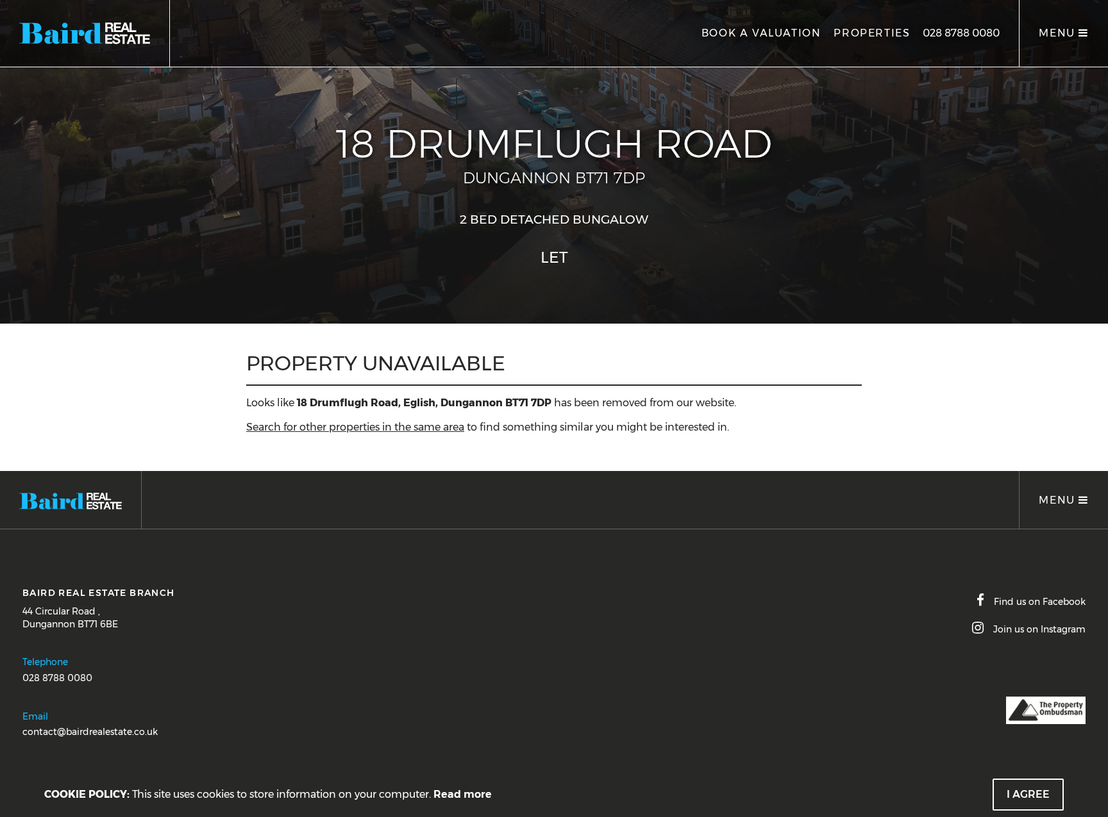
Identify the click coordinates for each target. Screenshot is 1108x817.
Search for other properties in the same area (355, 427)
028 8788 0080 (961, 33)
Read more (462, 794)
